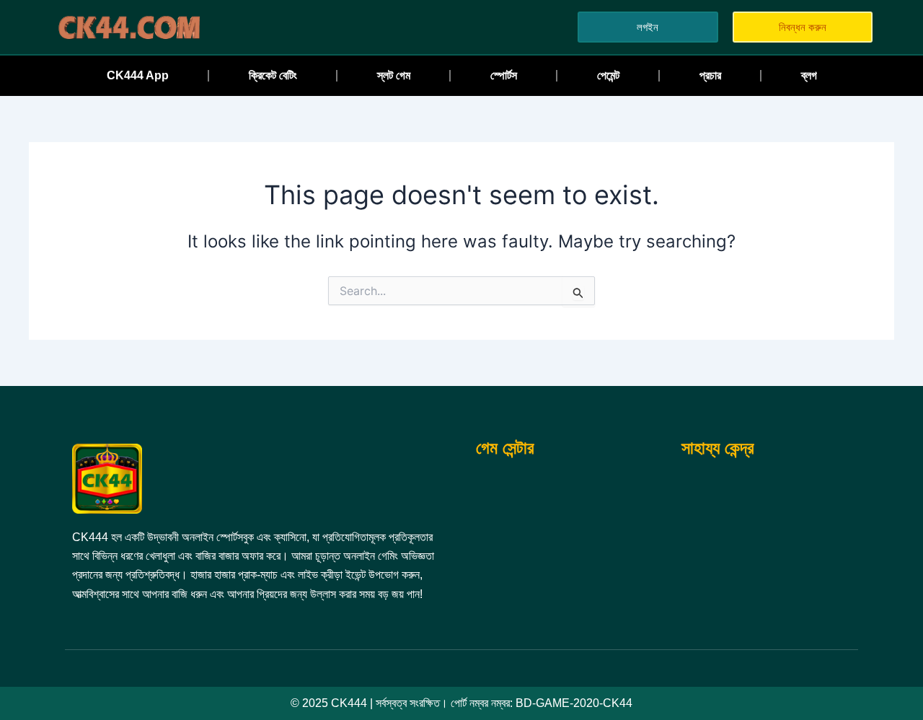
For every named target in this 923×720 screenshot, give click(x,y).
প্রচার (710, 75)
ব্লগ (809, 75)
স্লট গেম (393, 75)
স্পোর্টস (503, 75)
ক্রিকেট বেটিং (273, 75)
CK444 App (138, 75)
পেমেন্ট (608, 75)
